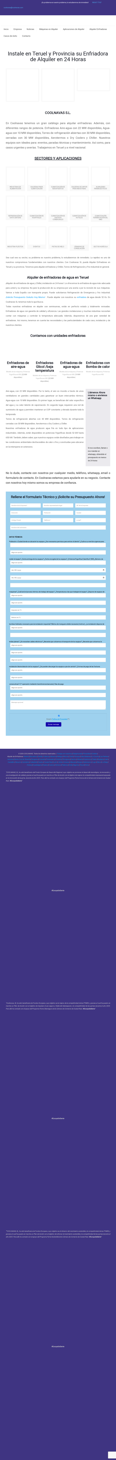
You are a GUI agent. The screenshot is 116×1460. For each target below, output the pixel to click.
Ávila (70, 765)
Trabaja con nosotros (64, 754)
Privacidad (86, 754)
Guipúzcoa (87, 759)
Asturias (10, 759)
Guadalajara (37, 765)
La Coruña (95, 756)
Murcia (65, 756)
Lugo (94, 762)
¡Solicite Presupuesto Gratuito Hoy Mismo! (25, 297)
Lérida (60, 762)
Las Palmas (104, 756)
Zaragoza (34, 759)
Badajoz (100, 759)
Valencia (46, 756)
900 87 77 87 (96, 2)
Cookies (94, 754)
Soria (87, 765)
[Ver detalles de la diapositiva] (18, 352)
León (55, 762)
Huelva (40, 762)
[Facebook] (104, 13)
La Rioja (105, 762)
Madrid (26, 756)
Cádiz (71, 756)
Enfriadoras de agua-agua (71, 365)
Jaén (106, 759)
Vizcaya (77, 756)
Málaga (59, 756)
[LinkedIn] (110, 13)
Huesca (45, 765)
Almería (79, 759)
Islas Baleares (86, 756)
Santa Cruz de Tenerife (22, 759)
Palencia (65, 765)
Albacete (73, 762)
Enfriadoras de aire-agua (18, 365)
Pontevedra (50, 759)
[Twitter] (107, 13)
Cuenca (51, 765)
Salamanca (87, 762)
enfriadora (81, 297)
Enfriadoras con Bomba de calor (98, 365)
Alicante (53, 756)
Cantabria (25, 762)
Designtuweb (77, 754)
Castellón (11, 762)
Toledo (94, 759)
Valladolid (33, 762)
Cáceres (66, 762)
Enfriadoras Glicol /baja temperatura (44, 366)
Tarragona (66, 759)
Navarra (18, 762)
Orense (29, 765)
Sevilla (40, 756)
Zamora (58, 765)
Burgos (79, 762)
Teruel (82, 765)
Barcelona (33, 756)
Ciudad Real (48, 762)
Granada (42, 759)
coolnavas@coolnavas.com (13, 7)
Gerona (73, 759)
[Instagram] (113, 13)
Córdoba (58, 759)
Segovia (76, 765)
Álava (99, 762)
